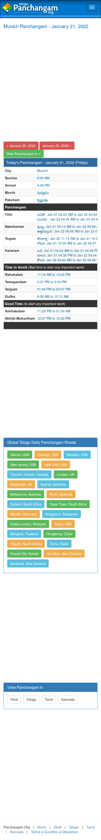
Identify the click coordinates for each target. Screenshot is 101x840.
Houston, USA (77, 454)
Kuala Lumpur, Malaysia (28, 524)
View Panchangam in (23, 153)
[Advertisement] (50, 85)
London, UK (65, 474)
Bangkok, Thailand (24, 533)
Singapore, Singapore (61, 514)
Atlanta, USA (19, 454)
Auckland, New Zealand (28, 563)
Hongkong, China (59, 533)
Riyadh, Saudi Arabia (26, 543)
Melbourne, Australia (25, 494)
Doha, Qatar (59, 543)
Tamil (49, 699)
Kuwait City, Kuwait (24, 553)
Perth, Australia (61, 494)
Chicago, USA (48, 454)
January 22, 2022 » (57, 145)
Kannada (68, 699)
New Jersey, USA (23, 464)
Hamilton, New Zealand (64, 553)
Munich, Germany (23, 514)
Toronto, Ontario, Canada (29, 474)
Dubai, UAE (63, 524)
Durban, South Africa (25, 504)
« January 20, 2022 (21, 145)
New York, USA (55, 464)
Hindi (14, 699)
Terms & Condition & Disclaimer (54, 831)
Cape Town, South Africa (68, 504)
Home (41, 827)
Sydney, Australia (53, 484)
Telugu (31, 699)
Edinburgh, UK (21, 484)
